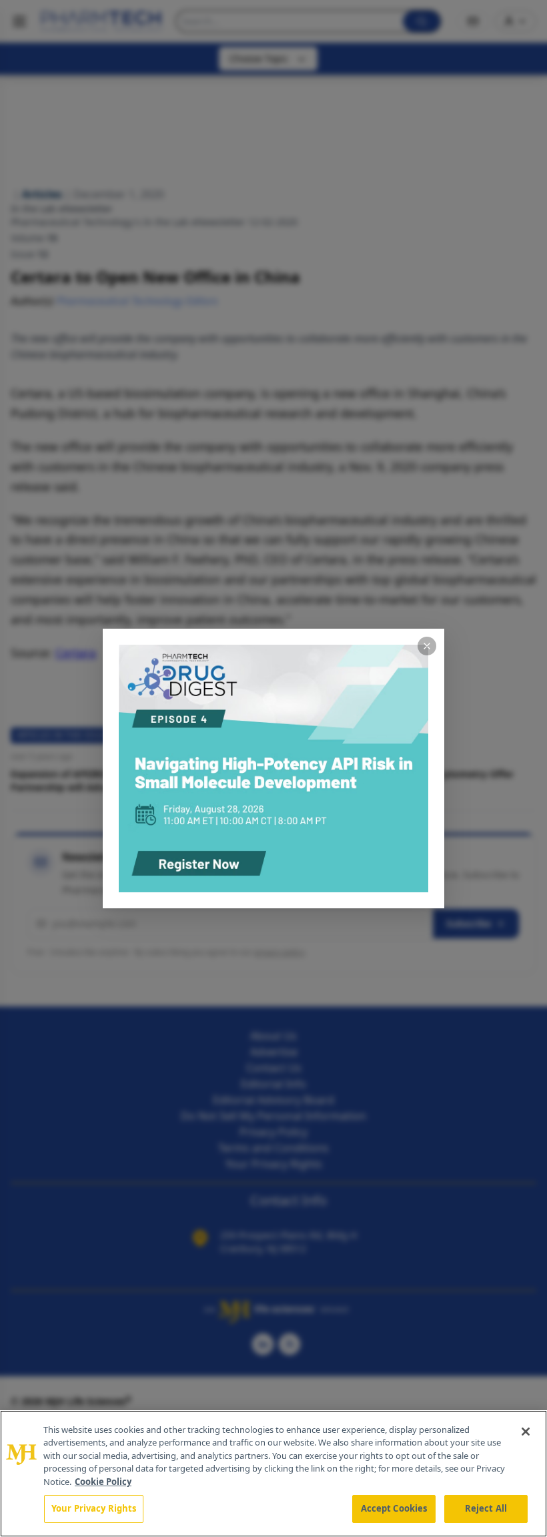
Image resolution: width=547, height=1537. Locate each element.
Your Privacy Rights (93, 1508)
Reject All (486, 1508)
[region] (273, 1473)
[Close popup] (427, 646)
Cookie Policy (103, 1482)
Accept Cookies (394, 1508)
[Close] (525, 1431)
